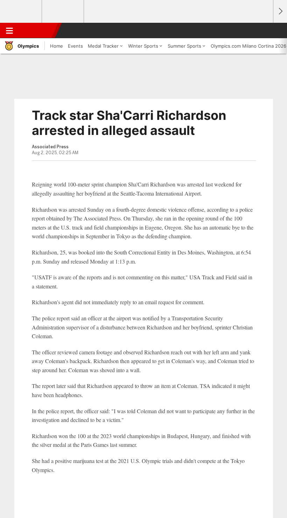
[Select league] (21, 11)
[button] (264, 30)
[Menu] (9, 30)
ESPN (37, 30)
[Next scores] (280, 11)
